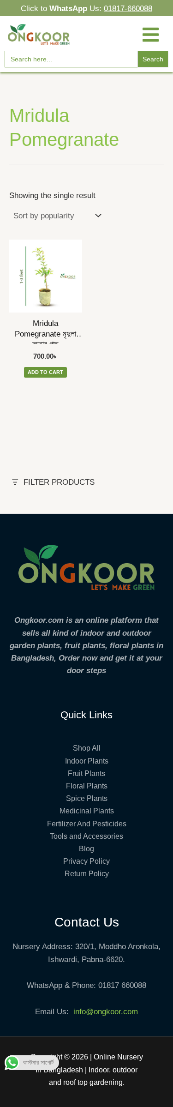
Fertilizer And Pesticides (86, 824)
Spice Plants (86, 798)
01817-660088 (128, 8)
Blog (86, 849)
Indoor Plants (86, 761)
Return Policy (87, 874)
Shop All (87, 748)
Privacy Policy (86, 861)
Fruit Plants (86, 773)
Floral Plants (86, 786)
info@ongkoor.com (105, 1011)
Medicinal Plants (87, 811)
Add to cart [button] (45, 372)
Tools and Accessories (86, 836)
